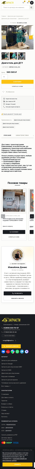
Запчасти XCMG (6, 370)
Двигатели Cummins (8, 127)
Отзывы (3, 410)
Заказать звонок (17, 298)
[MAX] (27, 351)
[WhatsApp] (17, 351)
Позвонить (18, 293)
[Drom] (8, 351)
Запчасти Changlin (7, 363)
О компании (5, 394)
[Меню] (32, 3)
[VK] (3, 351)
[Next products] (32, 216)
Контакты (4, 416)
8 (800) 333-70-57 (11, 328)
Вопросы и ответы (7, 407)
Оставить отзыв (22, 22)
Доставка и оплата (7, 397)
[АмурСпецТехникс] (7, 2)
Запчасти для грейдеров (9, 360)
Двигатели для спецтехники (22, 120)
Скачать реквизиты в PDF (9, 435)
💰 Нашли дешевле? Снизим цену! (11, 114)
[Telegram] (22, 351)
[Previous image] (4, 37)
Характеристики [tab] (22, 135)
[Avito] (13, 351)
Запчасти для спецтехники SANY (11, 367)
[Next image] (31, 37)
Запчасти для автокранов (9, 379)
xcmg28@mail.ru (8, 340)
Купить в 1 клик (17, 86)
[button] (3, 92)
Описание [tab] (7, 135)
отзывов (13, 22)
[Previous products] (3, 216)
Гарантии (4, 400)
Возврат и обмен (6, 404)
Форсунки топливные (8, 376)
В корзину (17, 81)
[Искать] (31, 7)
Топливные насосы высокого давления (13, 383)
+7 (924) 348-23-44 (10, 332)
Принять (17, 464)
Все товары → (5, 386)
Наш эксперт (5, 413)
